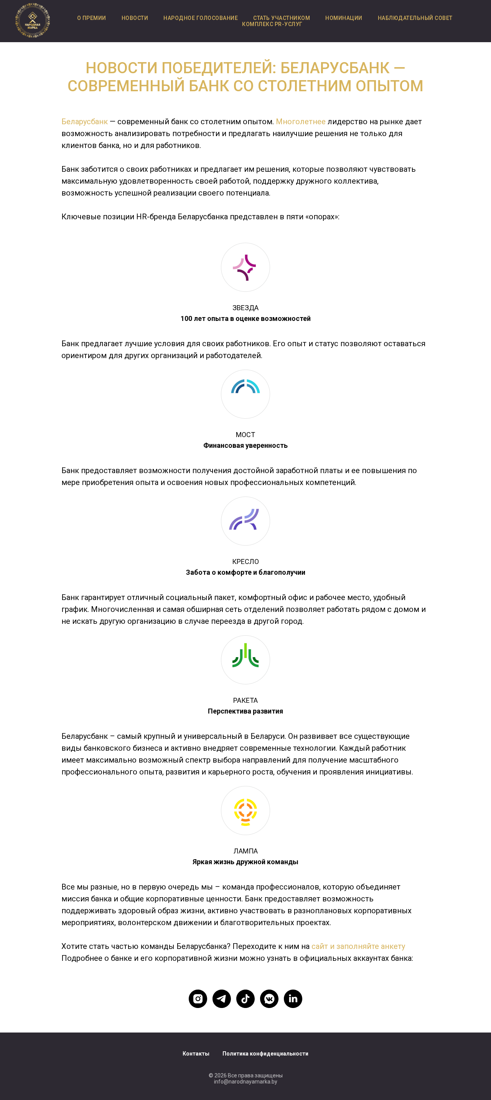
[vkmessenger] (269, 999)
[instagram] (198, 999)
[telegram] (222, 999)
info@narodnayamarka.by (245, 1082)
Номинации (343, 18)
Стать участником (281, 18)
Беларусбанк (85, 121)
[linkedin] (293, 999)
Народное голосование (200, 18)
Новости (135, 18)
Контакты (196, 1054)
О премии (91, 18)
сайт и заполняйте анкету (358, 946)
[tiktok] (245, 999)
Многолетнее (301, 121)
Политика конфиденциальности (265, 1054)
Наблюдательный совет (415, 18)
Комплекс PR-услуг (272, 24)
